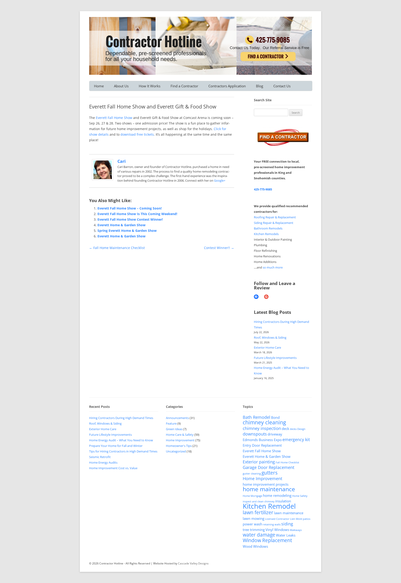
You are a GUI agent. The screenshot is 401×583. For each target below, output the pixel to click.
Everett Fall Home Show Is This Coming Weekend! (137, 214)
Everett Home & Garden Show (121, 225)
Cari (121, 161)
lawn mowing (253, 518)
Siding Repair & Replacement (273, 223)
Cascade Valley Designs (193, 563)
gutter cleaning (252, 473)
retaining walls (272, 524)
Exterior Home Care (267, 347)
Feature (171, 423)
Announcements (177, 418)
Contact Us (282, 86)
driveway (275, 434)
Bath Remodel (256, 417)
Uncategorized (176, 451)
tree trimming (254, 529)
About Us (121, 86)
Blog (259, 86)
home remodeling (277, 495)
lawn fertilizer (258, 512)
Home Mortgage (252, 496)
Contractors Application (227, 86)
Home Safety (299, 496)
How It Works (149, 86)
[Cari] (102, 179)
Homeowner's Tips (179, 446)
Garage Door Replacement (268, 467)
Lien (292, 519)
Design (301, 429)
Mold (299, 519)
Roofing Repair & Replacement (275, 217)
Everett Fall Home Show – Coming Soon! (129, 208)
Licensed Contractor (277, 519)
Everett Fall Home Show (114, 117)
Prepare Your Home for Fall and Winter (115, 446)
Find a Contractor (184, 86)
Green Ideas (174, 429)
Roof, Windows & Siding (270, 337)
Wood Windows (255, 546)
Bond (275, 417)
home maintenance (269, 489)
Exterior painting (259, 462)
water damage (259, 534)
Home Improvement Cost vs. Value (113, 468)
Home (99, 86)
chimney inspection (262, 428)
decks (293, 429)
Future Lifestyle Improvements (275, 358)
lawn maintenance (288, 513)
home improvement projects (265, 484)
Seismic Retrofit (100, 457)
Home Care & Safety (180, 434)
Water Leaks (285, 535)
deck (285, 428)
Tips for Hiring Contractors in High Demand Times (123, 451)
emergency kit (296, 439)
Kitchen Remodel (269, 506)
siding (287, 524)
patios (306, 519)
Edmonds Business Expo (262, 439)
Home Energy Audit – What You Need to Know (121, 440)
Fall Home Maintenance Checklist (117, 248)
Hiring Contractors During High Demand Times (121, 418)
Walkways (296, 530)
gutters (270, 472)
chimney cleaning (264, 422)
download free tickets (137, 134)
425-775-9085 (263, 189)
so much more (273, 267)
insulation (283, 501)
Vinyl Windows (277, 529)
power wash (252, 524)
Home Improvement (180, 440)
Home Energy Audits (103, 462)
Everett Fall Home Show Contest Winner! (130, 219)
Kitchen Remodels (266, 234)
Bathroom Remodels (268, 228)
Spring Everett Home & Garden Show (127, 230)
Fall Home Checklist (287, 462)
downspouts (255, 434)
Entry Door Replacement (262, 445)
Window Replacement (267, 540)
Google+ (219, 180)
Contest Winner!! (219, 248)
